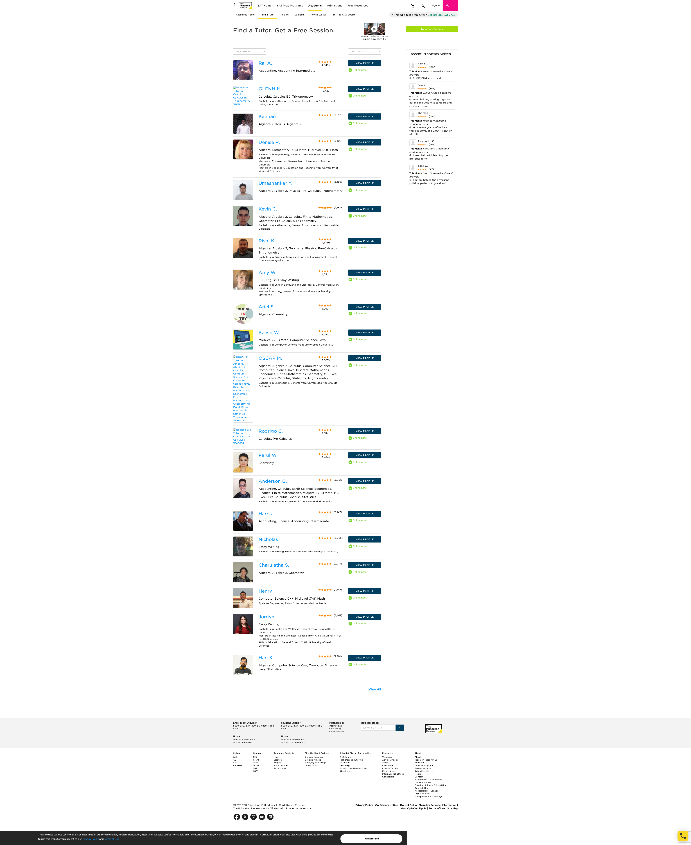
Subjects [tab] (299, 14)
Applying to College (315, 762)
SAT (235, 757)
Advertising (335, 728)
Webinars (387, 757)
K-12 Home (345, 757)
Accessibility (421, 788)
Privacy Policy (90, 839)
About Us (345, 771)
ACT (235, 760)
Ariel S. (267, 306)
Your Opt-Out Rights (413, 808)
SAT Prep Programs (290, 5)
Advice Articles (390, 760)
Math (276, 757)
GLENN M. (270, 88)
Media (418, 774)
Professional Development (353, 768)
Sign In (435, 5)
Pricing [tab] (284, 14)
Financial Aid (312, 765)
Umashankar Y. (275, 183)
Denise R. (269, 142)
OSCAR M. (270, 358)
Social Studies (281, 765)
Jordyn (266, 616)
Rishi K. (267, 240)
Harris (265, 513)
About (418, 757)
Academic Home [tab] (245, 14)
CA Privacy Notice (386, 805)
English (277, 762)
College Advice (313, 760)
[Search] (423, 6)
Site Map (452, 808)
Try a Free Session (432, 29)
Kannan (267, 116)
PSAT (235, 762)
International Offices (393, 774)
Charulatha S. (274, 565)
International (335, 726)
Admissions (334, 5)
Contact (419, 776)
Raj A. (265, 63)
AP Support (280, 768)
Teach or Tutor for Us (426, 760)
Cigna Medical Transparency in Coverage (428, 795)
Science (278, 760)
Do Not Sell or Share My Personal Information (428, 805)
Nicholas (268, 539)
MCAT (256, 765)
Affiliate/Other (336, 731)
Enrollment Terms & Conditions (431, 785)
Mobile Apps (389, 771)
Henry (265, 591)
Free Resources (357, 5)
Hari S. (266, 657)
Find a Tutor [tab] (267, 14)
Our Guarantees (423, 782)
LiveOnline (387, 765)
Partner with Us (423, 768)
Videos (386, 762)
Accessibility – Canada (427, 791)
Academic (315, 5)
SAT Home (265, 5)
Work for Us (421, 762)
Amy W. (267, 272)
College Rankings (314, 757)
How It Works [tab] (318, 14)
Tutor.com (345, 762)
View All (375, 689)
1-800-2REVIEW (253, 726)
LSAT (255, 762)
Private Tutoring (390, 768)
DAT (255, 768)
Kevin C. (268, 209)
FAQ (235, 728)
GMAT (256, 760)
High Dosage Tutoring (351, 760)
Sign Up (450, 5)
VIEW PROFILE (365, 63)
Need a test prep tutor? (425, 15)
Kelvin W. (269, 332)
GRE (255, 757)
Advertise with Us (424, 771)
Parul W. (268, 455)
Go (399, 727)
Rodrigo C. (271, 431)
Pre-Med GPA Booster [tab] (344, 14)
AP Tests (237, 765)
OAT (255, 771)
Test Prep (345, 765)
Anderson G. (273, 481)
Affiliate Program (424, 765)
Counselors (388, 776)
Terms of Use (111, 839)
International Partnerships (428, 779)
